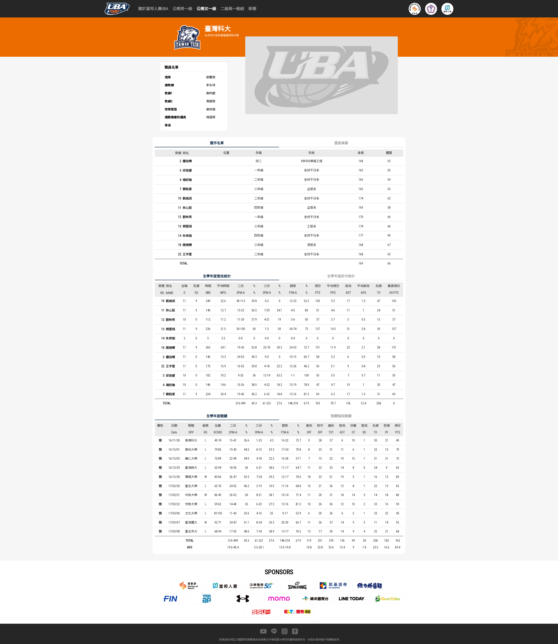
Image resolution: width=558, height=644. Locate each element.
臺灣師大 (191, 467)
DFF (320, 432)
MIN (208, 292)
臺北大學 (191, 486)
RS (205, 432)
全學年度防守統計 (341, 276)
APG (363, 292)
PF (386, 432)
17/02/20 (174, 486)
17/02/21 (174, 495)
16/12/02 (174, 458)
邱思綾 (187, 170)
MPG (223, 292)
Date (174, 432)
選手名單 (217, 143)
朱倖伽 (187, 235)
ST (353, 432)
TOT (331, 432)
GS (196, 292)
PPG (333, 292)
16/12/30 (174, 477)
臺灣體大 (191, 522)
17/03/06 (174, 513)
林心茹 (187, 208)
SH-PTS (394, 292)
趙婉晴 (187, 245)
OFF (309, 432)
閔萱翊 (187, 226)
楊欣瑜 (187, 180)
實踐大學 (191, 477)
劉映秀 (187, 217)
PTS (317, 292)
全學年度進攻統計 (217, 276)
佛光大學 (191, 449)
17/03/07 (174, 522)
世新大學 (191, 504)
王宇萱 (187, 254)
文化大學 (191, 513)
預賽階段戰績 (341, 416)
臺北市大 (191, 531)
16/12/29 (174, 467)
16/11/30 (174, 440)
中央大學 (191, 495)
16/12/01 (174, 449)
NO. (162, 293)
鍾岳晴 (187, 161)
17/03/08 (174, 531)
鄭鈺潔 (187, 189)
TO (378, 292)
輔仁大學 (191, 458)
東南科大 (191, 440)
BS (364, 432)
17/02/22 (174, 504)
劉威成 (187, 198)
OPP (191, 432)
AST (348, 292)
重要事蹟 (341, 143)
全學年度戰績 (216, 416)
